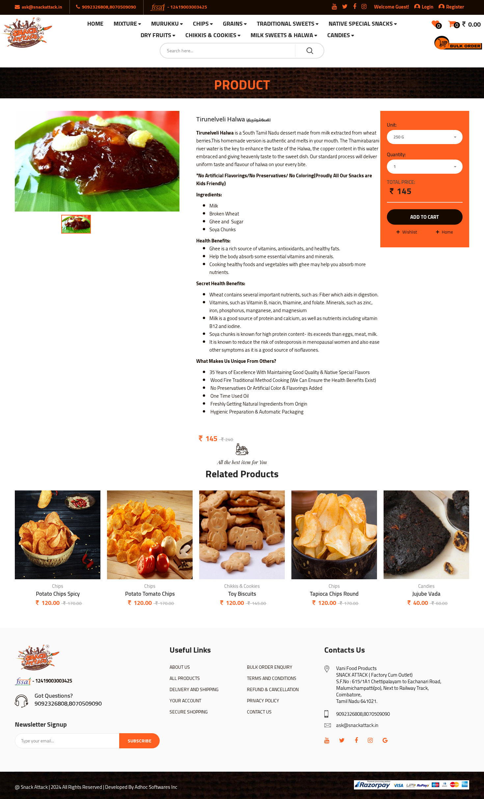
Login (427, 6)
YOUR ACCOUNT (185, 700)
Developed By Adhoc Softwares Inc (141, 787)
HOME (95, 24)
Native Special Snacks (361, 24)
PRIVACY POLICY (263, 700)
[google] (385, 740)
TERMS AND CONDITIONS (271, 678)
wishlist (409, 232)
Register (455, 6)
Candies (338, 35)
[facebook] (356, 740)
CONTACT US (259, 712)
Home (447, 232)
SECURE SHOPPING (189, 712)
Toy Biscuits (242, 594)
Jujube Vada (426, 594)
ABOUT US (180, 667)
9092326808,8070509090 (68, 703)
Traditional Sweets (285, 24)
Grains (233, 24)
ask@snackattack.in (357, 725)
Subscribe (139, 741)
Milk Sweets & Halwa (282, 35)
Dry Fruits (156, 35)
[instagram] (370, 740)
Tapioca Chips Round (334, 594)
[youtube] (326, 740)
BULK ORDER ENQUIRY (269, 667)
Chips (201, 24)
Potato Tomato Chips (150, 594)
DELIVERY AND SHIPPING (194, 689)
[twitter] (342, 740)
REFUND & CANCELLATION (273, 689)
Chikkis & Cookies (210, 35)
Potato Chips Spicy (58, 594)
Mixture (125, 24)
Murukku (165, 24)
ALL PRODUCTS (185, 678)
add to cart (424, 217)
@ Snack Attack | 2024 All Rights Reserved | (59, 787)
